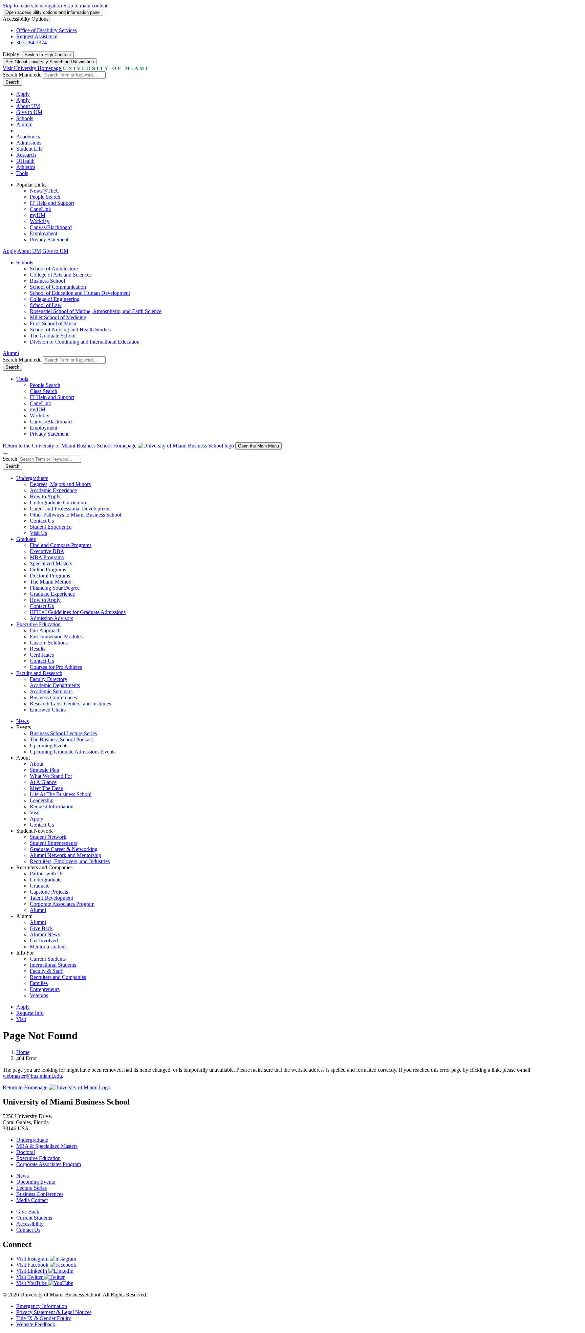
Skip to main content (85, 5)
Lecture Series (31, 1188)
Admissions (28, 143)
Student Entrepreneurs (53, 843)
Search (12, 82)
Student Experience (50, 527)
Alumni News (45, 934)
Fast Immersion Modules (56, 636)
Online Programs (48, 569)
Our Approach (45, 630)
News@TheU (45, 191)
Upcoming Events (49, 745)
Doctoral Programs (50, 575)
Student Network (48, 837)
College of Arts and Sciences (60, 275)
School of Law (46, 305)
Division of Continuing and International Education (84, 342)
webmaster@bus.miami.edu (32, 1076)
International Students (53, 965)
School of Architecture (54, 268)
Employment (43, 233)
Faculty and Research (39, 673)
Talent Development (51, 898)
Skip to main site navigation (32, 5)
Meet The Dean (46, 788)
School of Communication (58, 287)
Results (37, 649)
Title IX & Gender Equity (43, 1318)
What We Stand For (51, 776)
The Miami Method (50, 582)
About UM (28, 106)
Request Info (30, 1013)
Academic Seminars (51, 691)
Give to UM (29, 112)
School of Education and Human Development (80, 293)
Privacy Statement (49, 239)
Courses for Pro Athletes (56, 667)
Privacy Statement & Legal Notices (53, 1312)
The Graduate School (52, 335)
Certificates (42, 655)
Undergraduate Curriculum (58, 502)
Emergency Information (41, 1306)
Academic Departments (55, 685)
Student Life (29, 149)
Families (39, 983)
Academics (28, 136)
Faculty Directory (48, 679)
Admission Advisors (51, 618)
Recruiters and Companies (58, 977)
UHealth (25, 161)
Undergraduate (32, 478)
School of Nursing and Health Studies (70, 329)
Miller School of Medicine (58, 317)
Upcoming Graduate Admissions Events (72, 752)
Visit (35, 812)
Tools (22, 173)
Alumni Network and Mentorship (65, 855)
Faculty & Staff (46, 971)
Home (22, 1052)
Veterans (39, 995)
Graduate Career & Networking (64, 849)
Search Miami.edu (22, 75)
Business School (47, 281)
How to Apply (45, 496)
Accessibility (30, 1224)
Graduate (26, 539)
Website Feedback (35, 1324)
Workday (39, 221)
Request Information (51, 806)
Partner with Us (46, 873)
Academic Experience (53, 490)
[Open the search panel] (5, 454)
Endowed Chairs (48, 710)
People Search (45, 197)
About (36, 764)
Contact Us (42, 521)
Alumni (24, 124)
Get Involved (44, 940)
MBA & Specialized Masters (47, 1146)
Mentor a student (48, 946)
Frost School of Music (53, 323)
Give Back (41, 928)
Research (26, 155)
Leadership (41, 800)
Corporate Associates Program (62, 904)
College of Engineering (55, 299)
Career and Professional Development (70, 508)
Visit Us (38, 533)
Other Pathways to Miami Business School (75, 515)
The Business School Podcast (61, 739)
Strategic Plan (44, 770)
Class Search (43, 391)
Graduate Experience (52, 594)
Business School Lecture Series (63, 733)
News (22, 721)
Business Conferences (53, 697)
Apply (23, 94)
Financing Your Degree (55, 588)
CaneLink (40, 209)
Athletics (25, 167)
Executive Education (38, 624)
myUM (37, 215)
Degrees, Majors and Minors (60, 484)
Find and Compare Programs (60, 545)
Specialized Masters (51, 563)
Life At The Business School (60, 794)
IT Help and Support (52, 203)
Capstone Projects (49, 892)
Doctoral (25, 1152)
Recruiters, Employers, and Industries (70, 861)
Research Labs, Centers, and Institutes (70, 703)
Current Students (48, 959)
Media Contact (32, 1200)
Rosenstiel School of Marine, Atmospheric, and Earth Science (95, 311)
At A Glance (43, 782)
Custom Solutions (49, 643)
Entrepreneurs (45, 989)
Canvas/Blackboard (51, 227)
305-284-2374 (31, 42)
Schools (24, 118)
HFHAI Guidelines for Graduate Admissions (78, 612)
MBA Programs (47, 557)
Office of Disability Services (46, 30)
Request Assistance (36, 36)
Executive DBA (47, 551)
